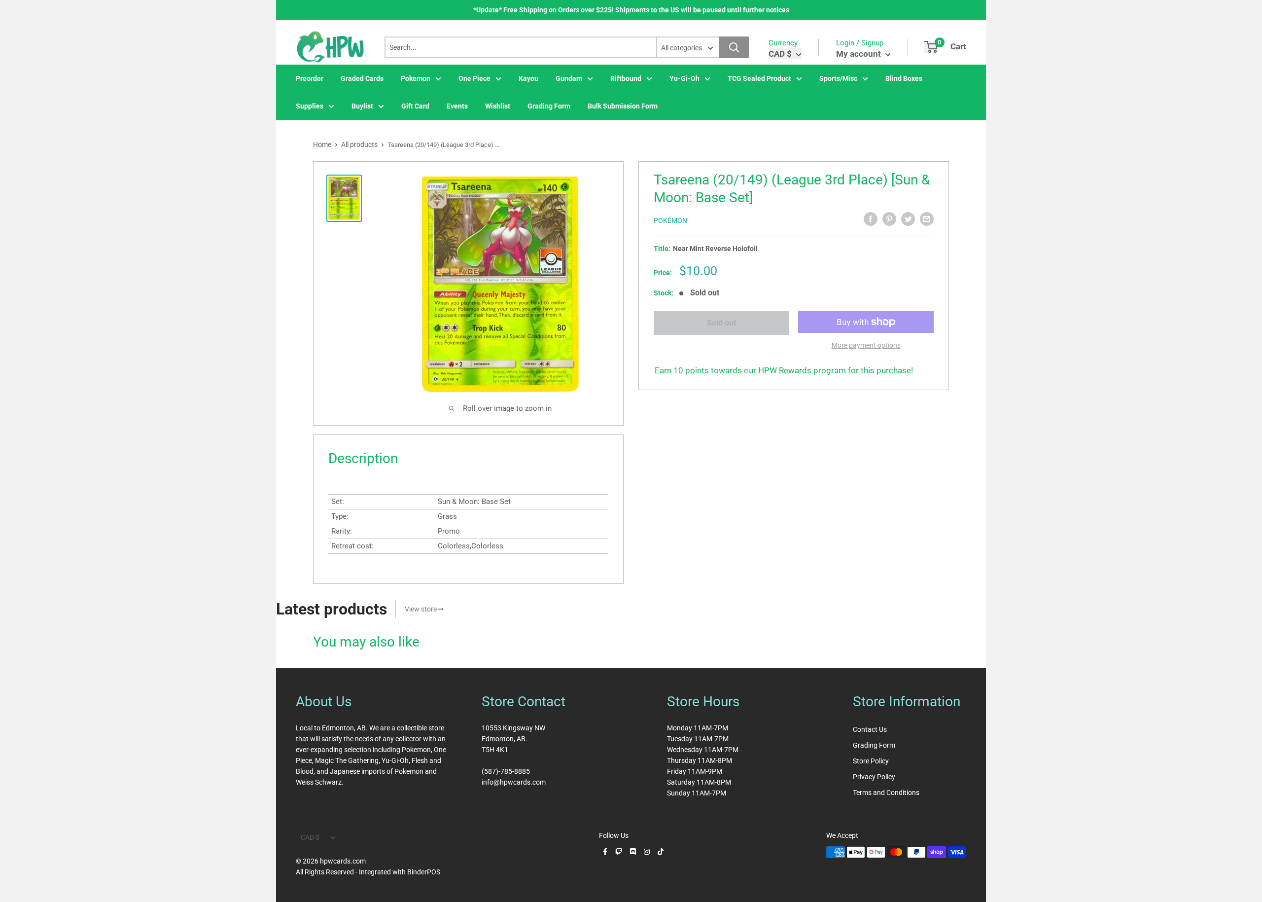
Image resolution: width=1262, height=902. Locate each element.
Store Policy (871, 761)
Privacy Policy (874, 777)
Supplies (309, 106)
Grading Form (548, 106)
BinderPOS (423, 872)
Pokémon (670, 220)
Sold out (721, 322)
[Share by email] (927, 219)
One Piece (474, 78)
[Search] (734, 47)
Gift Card (415, 106)
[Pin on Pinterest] (889, 219)
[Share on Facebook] (870, 219)
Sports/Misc (838, 78)
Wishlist (497, 106)
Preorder (309, 78)
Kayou (528, 78)
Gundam (569, 78)
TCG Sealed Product (759, 78)
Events (457, 106)
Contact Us (870, 729)
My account (859, 54)
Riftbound (625, 78)
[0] (931, 47)
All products (359, 144)
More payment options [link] (866, 345)
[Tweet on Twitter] (908, 219)
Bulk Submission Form (623, 106)
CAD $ (310, 837)
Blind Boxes (903, 78)
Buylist (362, 106)
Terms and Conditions (886, 792)
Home (322, 144)
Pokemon (415, 78)
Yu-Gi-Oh (684, 78)
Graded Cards (362, 78)
